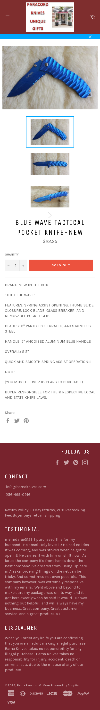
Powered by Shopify (65, 685)
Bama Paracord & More (33, 685)
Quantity (12, 254)
